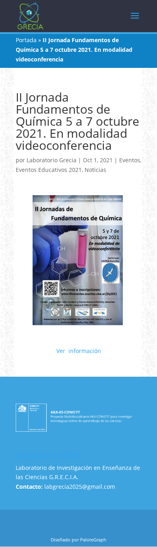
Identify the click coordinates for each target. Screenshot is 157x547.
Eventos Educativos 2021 (49, 169)
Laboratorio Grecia (51, 160)
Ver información (78, 351)
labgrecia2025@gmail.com (79, 486)
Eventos (129, 160)
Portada (26, 40)
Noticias (95, 169)
